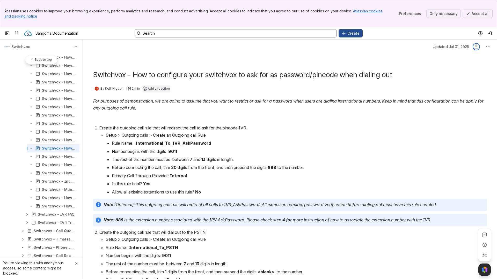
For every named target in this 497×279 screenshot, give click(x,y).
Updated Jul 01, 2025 (451, 46)
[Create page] (484, 255)
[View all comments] (484, 234)
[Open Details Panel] (484, 245)
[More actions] (75, 47)
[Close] (76, 263)
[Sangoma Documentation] (28, 33)
